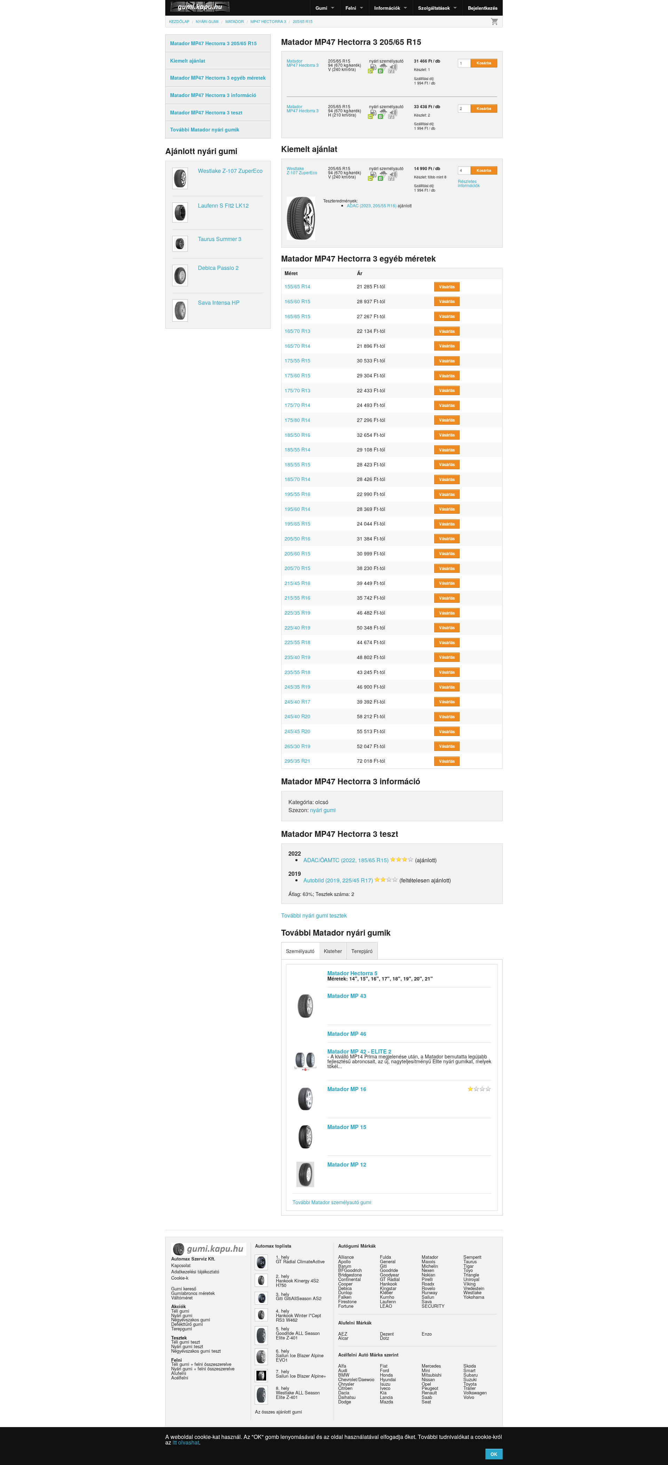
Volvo (468, 1397)
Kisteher (333, 950)
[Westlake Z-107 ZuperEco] (301, 217)
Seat (426, 1401)
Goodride (389, 1270)
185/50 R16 (297, 434)
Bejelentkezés (483, 8)
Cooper (345, 1283)
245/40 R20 (297, 716)
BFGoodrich (350, 1270)
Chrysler (346, 1383)
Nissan (428, 1379)
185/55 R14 (297, 449)
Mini (426, 1370)
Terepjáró (362, 950)
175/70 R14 (297, 404)
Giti (383, 1266)
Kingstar (388, 1288)
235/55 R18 (297, 672)
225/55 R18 (297, 642)
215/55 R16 (297, 597)
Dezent (387, 1333)
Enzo (427, 1333)
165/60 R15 (297, 301)
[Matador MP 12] (305, 1173)
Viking (469, 1283)
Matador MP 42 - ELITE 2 (359, 1051)
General (388, 1261)
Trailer (469, 1388)
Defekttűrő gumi (187, 1324)
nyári (374, 61)
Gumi (321, 8)
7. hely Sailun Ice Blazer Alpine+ (301, 1373)
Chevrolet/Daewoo (356, 1379)
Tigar (468, 1266)
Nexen (428, 1270)
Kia (383, 1392)
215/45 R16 (297, 582)
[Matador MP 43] (305, 1005)
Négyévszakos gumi (190, 1319)
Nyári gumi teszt (187, 1346)
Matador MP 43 (346, 996)
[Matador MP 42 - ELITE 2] (305, 1060)
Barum (344, 1266)
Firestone (347, 1301)
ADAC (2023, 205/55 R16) (372, 205)
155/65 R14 (297, 286)
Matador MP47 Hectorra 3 (303, 63)
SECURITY (433, 1306)
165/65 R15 (297, 316)
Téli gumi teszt (185, 1341)
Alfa (342, 1365)
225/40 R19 (297, 627)
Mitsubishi (432, 1374)
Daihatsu (347, 1397)
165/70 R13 (297, 330)
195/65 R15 (297, 523)
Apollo (344, 1261)
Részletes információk (469, 183)
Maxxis (428, 1261)
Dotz (384, 1338)
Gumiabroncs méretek (193, 1293)
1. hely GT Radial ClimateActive (300, 1259)
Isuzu (385, 1383)
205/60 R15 (297, 553)
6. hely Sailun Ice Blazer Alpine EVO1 (300, 1355)
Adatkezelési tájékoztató (195, 1271)
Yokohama (473, 1297)
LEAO (386, 1306)
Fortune (345, 1306)
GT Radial (390, 1279)
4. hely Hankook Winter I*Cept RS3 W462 (298, 1315)
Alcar (343, 1338)
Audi (342, 1370)
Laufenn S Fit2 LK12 (223, 205)
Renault (429, 1392)
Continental (349, 1279)
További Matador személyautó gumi (332, 1202)
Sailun (428, 1297)
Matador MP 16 (346, 1089)
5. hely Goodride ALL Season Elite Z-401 (298, 1333)
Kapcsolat (181, 1265)
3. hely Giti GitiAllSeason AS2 (298, 1296)
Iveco (385, 1388)
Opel (426, 1383)
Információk (387, 8)
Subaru (470, 1374)
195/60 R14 (297, 508)
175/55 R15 (297, 360)
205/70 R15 (297, 568)
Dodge (344, 1401)
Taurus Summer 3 (219, 239)
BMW (343, 1374)
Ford (384, 1370)
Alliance (346, 1257)
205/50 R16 (297, 538)
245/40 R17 (297, 701)
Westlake (472, 1292)
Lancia (386, 1397)
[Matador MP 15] (305, 1135)
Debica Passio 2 (218, 268)
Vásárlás (447, 286)
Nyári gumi (181, 1315)
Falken (344, 1297)
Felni (350, 8)
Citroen (345, 1388)
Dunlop (345, 1292)
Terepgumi (181, 1328)
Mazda (386, 1401)
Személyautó (300, 950)
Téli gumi (180, 1310)
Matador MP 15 (346, 1127)
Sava (427, 1301)
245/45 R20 (297, 731)
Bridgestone (350, 1274)
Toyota (470, 1383)
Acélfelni (179, 1377)
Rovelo (428, 1288)
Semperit (472, 1257)
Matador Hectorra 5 (352, 973)
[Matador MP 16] (305, 1098)
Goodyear (389, 1274)
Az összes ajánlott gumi (278, 1411)
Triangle (471, 1274)
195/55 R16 (297, 493)
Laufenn (388, 1301)
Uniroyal (471, 1279)
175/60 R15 (297, 375)
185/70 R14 (297, 478)
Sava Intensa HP (219, 302)
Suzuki (470, 1379)
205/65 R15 (339, 106)
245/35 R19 (297, 686)
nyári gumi (323, 810)
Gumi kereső (183, 1288)
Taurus (470, 1261)
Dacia (343, 1392)
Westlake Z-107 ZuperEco (230, 171)
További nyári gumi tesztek (314, 915)
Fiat (384, 1365)
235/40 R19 (297, 657)
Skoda (469, 1365)
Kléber (386, 1292)
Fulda (385, 1257)
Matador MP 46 (346, 1034)
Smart (469, 1370)
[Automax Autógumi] (182, 8)
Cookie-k (179, 1277)
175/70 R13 (297, 390)
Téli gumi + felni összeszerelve (201, 1364)
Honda (386, 1374)
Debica (345, 1288)
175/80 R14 (297, 419)
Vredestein (473, 1288)
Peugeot (430, 1388)
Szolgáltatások (434, 8)
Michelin (430, 1266)
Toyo (468, 1270)
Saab (427, 1397)
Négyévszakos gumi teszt (196, 1350)
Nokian (428, 1274)
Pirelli (427, 1279)
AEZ (342, 1333)
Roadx (428, 1283)
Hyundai (388, 1379)
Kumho (387, 1297)
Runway (429, 1292)
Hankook (388, 1283)
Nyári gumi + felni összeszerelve (202, 1368)
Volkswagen (475, 1392)
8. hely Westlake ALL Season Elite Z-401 (298, 1392)
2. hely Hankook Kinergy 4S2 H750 (297, 1280)
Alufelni (178, 1373)
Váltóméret (182, 1297)
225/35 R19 (297, 612)
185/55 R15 (297, 464)
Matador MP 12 (346, 1164)
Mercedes (431, 1365)
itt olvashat (186, 1442)
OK (494, 1454)
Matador (430, 1257)
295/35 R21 (297, 760)
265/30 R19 (297, 746)
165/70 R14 (297, 345)
